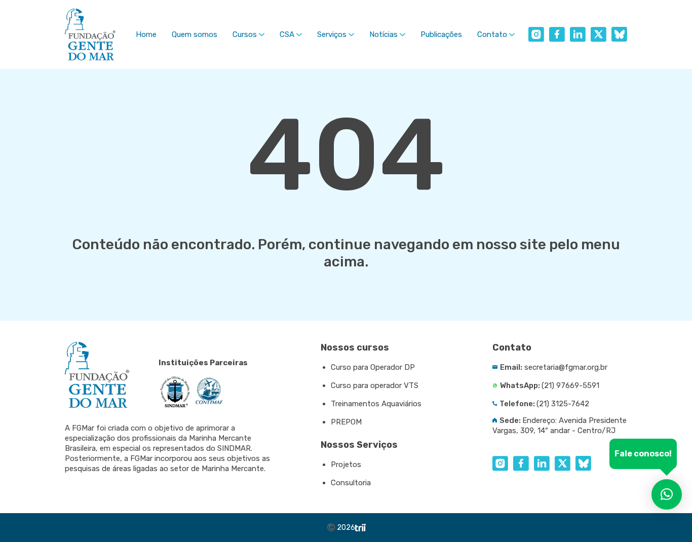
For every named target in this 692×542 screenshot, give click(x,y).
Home (146, 34)
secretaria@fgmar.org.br (565, 367)
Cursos (245, 34)
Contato (492, 34)
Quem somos (194, 34)
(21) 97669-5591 (570, 385)
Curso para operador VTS (374, 385)
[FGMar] (90, 34)
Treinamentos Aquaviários (376, 403)
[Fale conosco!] (666, 494)
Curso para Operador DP (373, 367)
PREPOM (346, 422)
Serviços (332, 34)
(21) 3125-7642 (562, 403)
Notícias (383, 34)
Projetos (346, 464)
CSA (287, 34)
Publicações (441, 34)
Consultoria (351, 482)
